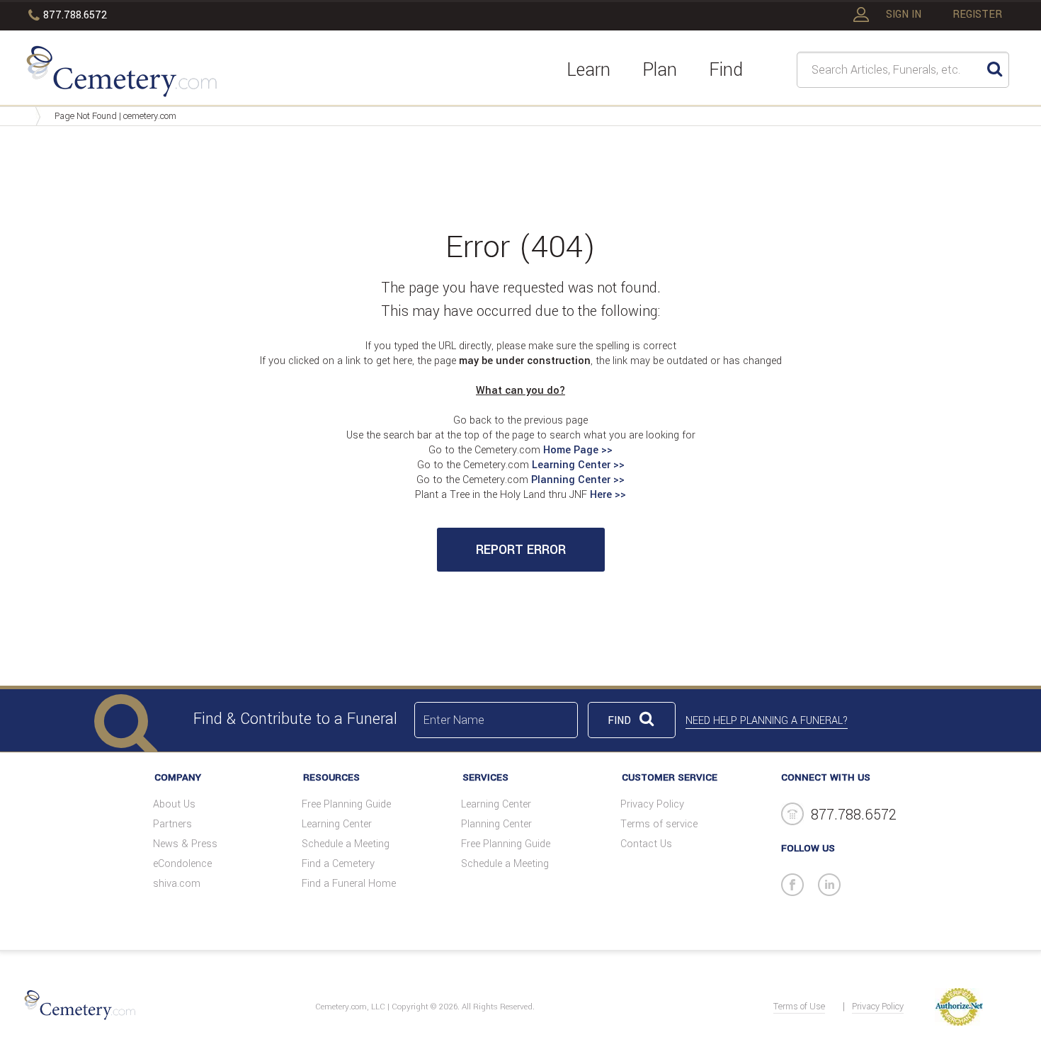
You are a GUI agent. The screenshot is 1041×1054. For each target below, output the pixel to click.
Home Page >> (578, 450)
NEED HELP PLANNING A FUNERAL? (767, 720)
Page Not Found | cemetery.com (115, 116)
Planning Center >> (578, 479)
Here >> (608, 494)
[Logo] (121, 73)
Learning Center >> (578, 465)
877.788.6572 (75, 15)
